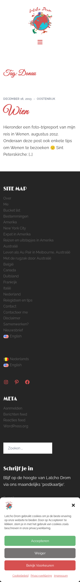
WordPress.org (15, 426)
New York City (14, 228)
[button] (73, 505)
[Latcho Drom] (40, 19)
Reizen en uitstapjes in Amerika (28, 240)
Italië (7, 288)
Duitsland (11, 276)
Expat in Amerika (17, 234)
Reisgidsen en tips (17, 300)
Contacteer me (15, 312)
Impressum (61, 575)
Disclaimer (11, 318)
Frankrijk (10, 282)
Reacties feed (14, 420)
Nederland (12, 294)
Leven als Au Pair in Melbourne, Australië (36, 252)
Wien (15, 111)
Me (5, 204)
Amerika (10, 222)
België (8, 264)
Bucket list (11, 210)
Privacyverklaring (41, 575)
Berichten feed (15, 414)
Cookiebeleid (20, 575)
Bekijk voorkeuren (40, 565)
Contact (9, 306)
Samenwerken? (16, 324)
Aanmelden (12, 408)
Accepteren (40, 541)
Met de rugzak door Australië (27, 258)
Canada (9, 270)
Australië (10, 246)
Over (7, 198)
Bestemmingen (15, 216)
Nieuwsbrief (13, 330)
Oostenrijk (46, 98)
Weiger (40, 553)
